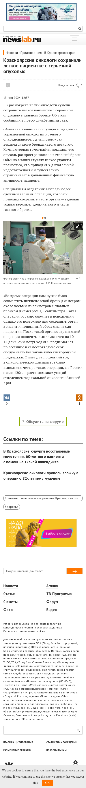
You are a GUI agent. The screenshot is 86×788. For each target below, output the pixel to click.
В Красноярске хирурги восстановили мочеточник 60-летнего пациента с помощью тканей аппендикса (36, 456)
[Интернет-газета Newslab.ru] (22, 39)
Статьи (9, 593)
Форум (52, 601)
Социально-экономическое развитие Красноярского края (44, 498)
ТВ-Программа (59, 593)
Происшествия (31, 53)
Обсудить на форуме (45, 421)
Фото (8, 609)
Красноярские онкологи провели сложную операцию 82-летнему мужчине (40, 475)
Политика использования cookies (24, 631)
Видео (51, 609)
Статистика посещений (61, 742)
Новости (12, 53)
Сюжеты (10, 601)
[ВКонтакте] (37, 764)
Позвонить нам (56, 750)
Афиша (52, 585)
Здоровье (11, 507)
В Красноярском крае (59, 53)
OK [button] (47, 782)
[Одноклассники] (77, 764)
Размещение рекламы (17, 750)
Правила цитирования (18, 742)
